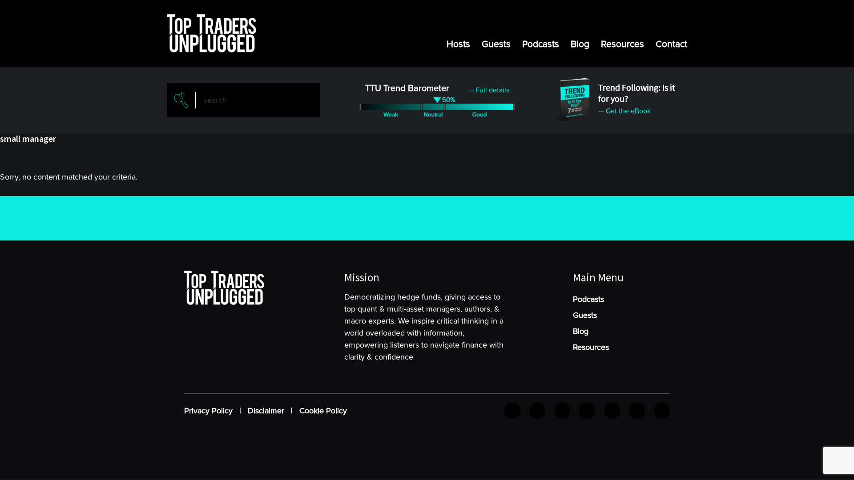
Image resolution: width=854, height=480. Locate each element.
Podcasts (540, 44)
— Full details (488, 90)
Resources (622, 44)
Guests (496, 44)
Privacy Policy (208, 411)
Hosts (458, 44)
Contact (671, 44)
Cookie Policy (323, 411)
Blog (580, 44)
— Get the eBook (624, 111)
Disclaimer (266, 411)
